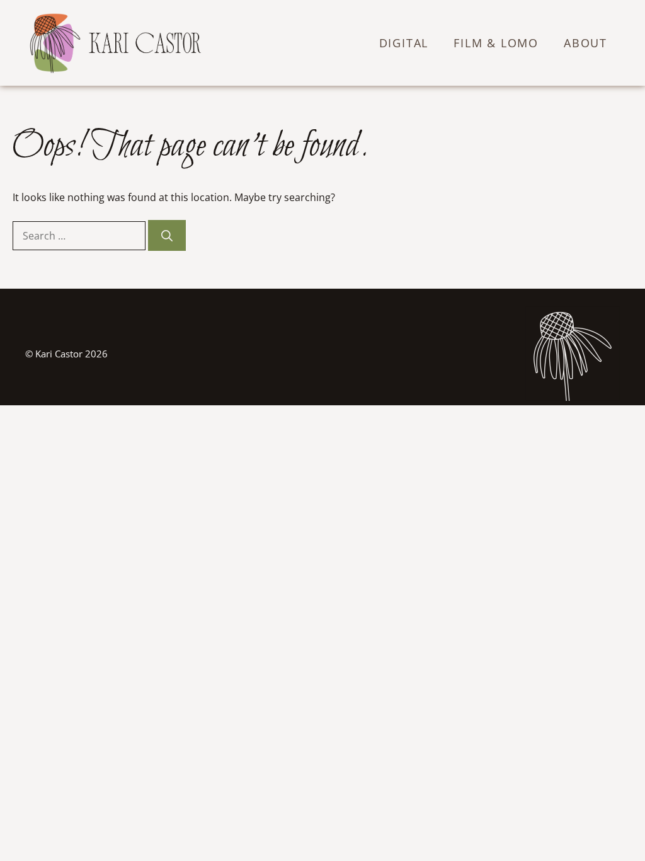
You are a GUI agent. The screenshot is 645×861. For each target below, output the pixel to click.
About (585, 42)
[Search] (167, 235)
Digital (404, 42)
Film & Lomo (496, 42)
